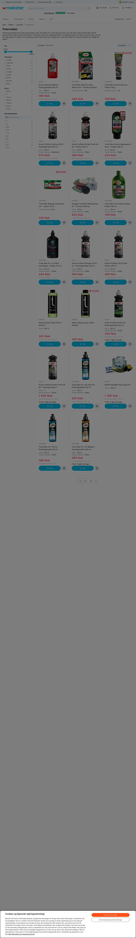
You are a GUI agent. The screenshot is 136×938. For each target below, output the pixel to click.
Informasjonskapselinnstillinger (110, 920)
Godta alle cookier (111, 915)
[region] (68, 924)
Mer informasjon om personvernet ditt (22, 934)
